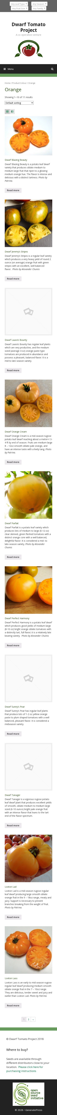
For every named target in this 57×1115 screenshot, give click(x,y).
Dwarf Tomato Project (28, 27)
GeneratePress (33, 1110)
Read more (13, 190)
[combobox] (19, 4)
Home (7, 83)
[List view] (12, 111)
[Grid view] (7, 111)
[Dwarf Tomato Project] (28, 48)
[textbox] (19, 4)
